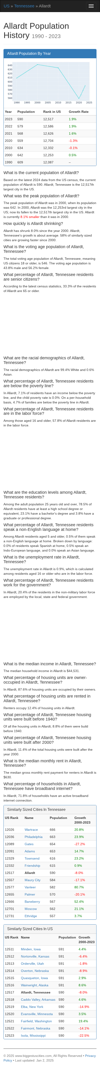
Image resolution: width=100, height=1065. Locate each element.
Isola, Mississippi (33, 1035)
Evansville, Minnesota (37, 1014)
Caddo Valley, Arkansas (38, 999)
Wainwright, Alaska (34, 985)
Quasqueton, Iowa (34, 978)
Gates (29, 844)
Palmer (30, 894)
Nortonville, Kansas (35, 956)
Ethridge (31, 916)
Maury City (32, 880)
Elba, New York (32, 1007)
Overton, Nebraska (35, 971)
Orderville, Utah (32, 963)
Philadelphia (34, 837)
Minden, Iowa (31, 949)
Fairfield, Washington (36, 1021)
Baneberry (32, 901)
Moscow (31, 909)
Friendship (32, 865)
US (7, 6)
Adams (30, 851)
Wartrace (31, 829)
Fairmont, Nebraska (35, 1028)
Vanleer (30, 887)
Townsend (32, 858)
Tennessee (24, 6)
